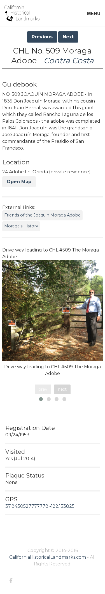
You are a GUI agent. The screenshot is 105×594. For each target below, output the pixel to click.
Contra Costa (69, 60)
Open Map (19, 181)
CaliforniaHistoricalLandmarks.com (47, 557)
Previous (42, 36)
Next (68, 36)
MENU (94, 13)
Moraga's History (21, 226)
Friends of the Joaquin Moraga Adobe (42, 215)
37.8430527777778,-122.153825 (39, 506)
